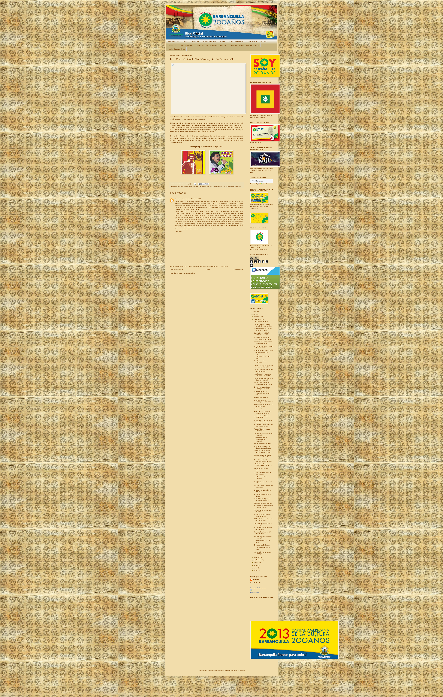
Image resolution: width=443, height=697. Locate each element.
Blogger (242, 671)
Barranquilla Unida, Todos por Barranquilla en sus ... (263, 425)
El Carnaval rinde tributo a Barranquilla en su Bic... (262, 388)
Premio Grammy (217, 186)
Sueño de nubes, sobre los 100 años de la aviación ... (263, 351)
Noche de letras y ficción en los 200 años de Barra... (263, 329)
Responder (178, 232)
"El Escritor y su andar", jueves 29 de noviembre (263, 347)
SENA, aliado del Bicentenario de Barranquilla (263, 405)
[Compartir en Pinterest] (207, 184)
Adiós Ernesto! (258, 409)
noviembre (257, 319)
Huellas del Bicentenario (199, 186)
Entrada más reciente (177, 270)
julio (255, 565)
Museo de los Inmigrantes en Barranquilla (263, 553)
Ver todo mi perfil (255, 582)
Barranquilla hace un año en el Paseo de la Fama (263, 506)
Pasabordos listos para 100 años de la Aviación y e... (262, 447)
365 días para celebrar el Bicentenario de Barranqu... (263, 383)
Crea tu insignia (254, 592)
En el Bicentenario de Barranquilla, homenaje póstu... (262, 393)
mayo (256, 570)
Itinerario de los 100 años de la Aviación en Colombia (263, 366)
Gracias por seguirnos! (261, 321)
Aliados (222, 41)
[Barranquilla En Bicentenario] (251, 590)
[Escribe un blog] (201, 184)
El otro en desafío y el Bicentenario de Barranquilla (260, 439)
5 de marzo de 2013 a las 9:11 (191, 199)
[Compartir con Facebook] (205, 184)
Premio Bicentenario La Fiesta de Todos (244, 45)
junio (255, 568)
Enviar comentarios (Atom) (186, 273)
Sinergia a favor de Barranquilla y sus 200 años (263, 401)
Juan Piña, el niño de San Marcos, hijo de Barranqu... (263, 451)
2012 (254, 314)
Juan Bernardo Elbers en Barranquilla (261, 477)
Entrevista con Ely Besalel (262, 545)
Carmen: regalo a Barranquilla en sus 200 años (263, 370)
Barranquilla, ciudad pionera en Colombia (263, 528)
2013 (254, 311)
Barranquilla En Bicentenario (258, 588)
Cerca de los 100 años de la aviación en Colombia (262, 456)
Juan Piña (209, 186)
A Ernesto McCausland (261, 397)
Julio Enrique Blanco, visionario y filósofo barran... (263, 464)
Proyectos (195, 41)
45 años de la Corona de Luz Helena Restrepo (263, 482)
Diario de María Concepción (257, 41)
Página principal (173, 41)
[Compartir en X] (203, 184)
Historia (185, 41)
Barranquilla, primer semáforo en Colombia (263, 532)
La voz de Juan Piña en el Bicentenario (262, 416)
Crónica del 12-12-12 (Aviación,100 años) (211, 45)
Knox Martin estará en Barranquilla (261, 361)
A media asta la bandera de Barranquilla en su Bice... (262, 374)
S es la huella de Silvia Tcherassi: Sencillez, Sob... (263, 460)
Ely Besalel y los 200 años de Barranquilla (263, 524)
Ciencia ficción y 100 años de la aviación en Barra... (263, 334)
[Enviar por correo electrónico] (199, 184)
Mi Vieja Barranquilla (236, 41)
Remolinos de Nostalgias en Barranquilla (263, 537)
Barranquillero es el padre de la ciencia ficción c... (263, 421)
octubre (256, 557)
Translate (266, 184)
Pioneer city (172, 45)
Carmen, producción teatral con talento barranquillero (263, 325)
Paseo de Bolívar (186, 45)
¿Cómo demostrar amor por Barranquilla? (262, 473)
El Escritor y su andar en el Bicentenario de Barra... (262, 412)
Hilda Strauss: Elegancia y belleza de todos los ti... (262, 499)
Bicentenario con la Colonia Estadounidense (262, 515)
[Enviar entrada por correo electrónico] (194, 183)
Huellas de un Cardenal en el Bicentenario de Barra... (263, 342)
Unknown (182, 183)
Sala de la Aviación (209, 41)
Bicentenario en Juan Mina (262, 444)
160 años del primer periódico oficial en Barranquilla (263, 379)
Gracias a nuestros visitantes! (263, 503)
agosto (256, 562)
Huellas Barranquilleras (176, 49)
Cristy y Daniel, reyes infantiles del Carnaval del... (263, 519)
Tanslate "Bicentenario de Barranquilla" (262, 430)
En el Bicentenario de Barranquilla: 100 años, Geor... (262, 356)
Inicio (208, 270)
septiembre (257, 560)
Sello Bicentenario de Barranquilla (232, 186)
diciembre (257, 317)
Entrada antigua (238, 270)
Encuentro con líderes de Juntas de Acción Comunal (263, 338)
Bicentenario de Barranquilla (184, 186)
